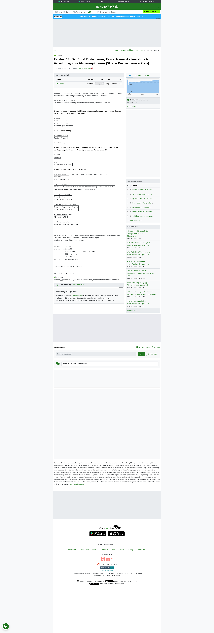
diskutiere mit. (78, 285)
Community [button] (80, 12)
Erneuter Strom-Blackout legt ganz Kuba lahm (149, 212)
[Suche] (157, 7)
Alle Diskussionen (136, 220)
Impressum (72, 550)
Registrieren (152, 354)
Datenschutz (141, 550)
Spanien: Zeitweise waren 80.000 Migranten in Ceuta (152, 198)
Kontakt (121, 550)
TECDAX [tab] (138, 75)
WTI (104, 2)
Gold (124, 2)
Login (141, 354)
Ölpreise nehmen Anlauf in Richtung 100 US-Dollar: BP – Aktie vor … (140, 273)
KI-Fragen (103, 12)
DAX (65, 2)
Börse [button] (68, 12)
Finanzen (105, 550)
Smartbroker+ (77, 296)
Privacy (130, 550)
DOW (85, 2)
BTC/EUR (147, 2)
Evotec (61, 84)
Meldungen (130, 50)
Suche (113, 12)
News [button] (92, 12)
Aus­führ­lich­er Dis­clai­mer (76, 484)
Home (59, 12)
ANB (113, 550)
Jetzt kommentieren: (85, 68)
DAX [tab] (129, 75)
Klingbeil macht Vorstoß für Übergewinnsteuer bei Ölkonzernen (137, 233)
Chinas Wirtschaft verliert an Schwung (146, 190)
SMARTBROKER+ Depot (151, 12)
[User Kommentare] (5, 626)
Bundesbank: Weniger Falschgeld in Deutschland (150, 203)
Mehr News (131, 310)
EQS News (140, 50)
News (122, 50)
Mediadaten (84, 550)
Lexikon (95, 550)
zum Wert (132, 106)
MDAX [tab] (147, 75)
